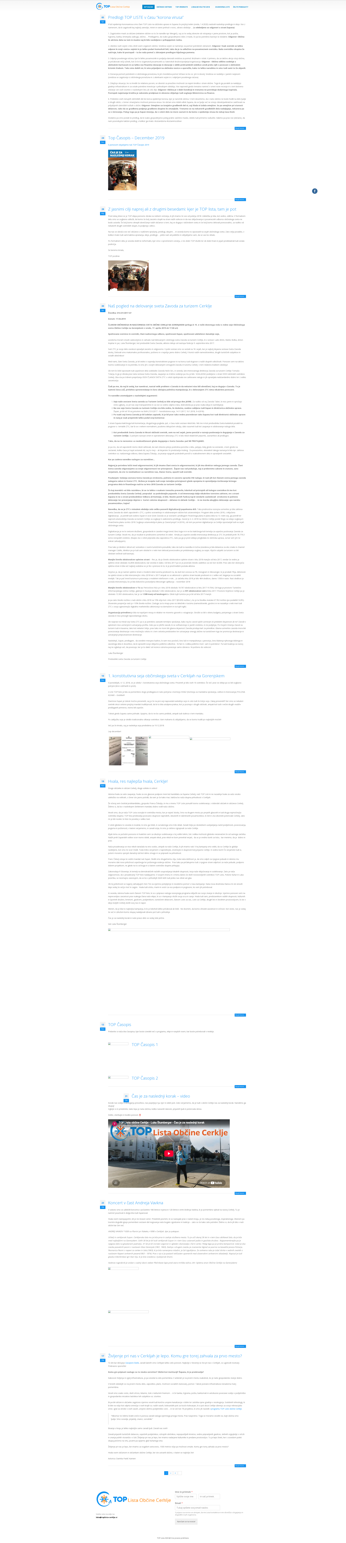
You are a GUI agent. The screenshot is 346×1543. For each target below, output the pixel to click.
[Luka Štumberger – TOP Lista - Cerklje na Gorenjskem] (113, 6)
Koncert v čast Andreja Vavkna (135, 1202)
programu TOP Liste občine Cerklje (226, 1408)
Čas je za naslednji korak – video (161, 1096)
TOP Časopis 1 (145, 1044)
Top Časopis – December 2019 (136, 138)
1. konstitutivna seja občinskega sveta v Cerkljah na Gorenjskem (166, 675)
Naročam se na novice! (186, 1521)
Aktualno (148, 7)
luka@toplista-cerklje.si (106, 1517)
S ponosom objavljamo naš (120, 144)
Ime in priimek (184, 1492)
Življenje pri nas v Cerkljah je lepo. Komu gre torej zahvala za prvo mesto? (175, 1356)
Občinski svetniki (164, 7)
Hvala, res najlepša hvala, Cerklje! (138, 781)
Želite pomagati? (240, 7)
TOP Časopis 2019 (141, 144)
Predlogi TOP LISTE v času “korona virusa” (146, 17)
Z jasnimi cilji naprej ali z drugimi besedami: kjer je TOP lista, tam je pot (172, 209)
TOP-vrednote (181, 7)
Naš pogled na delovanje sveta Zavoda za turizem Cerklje (160, 306)
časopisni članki (132, 1363)
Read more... (240, 128)
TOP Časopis (119, 1024)
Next (180, 1473)
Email (179, 1503)
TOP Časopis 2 (145, 1078)
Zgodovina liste (222, 7)
